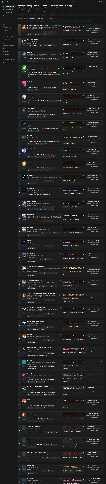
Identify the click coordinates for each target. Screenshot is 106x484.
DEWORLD (30, 227)
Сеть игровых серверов (33, 415)
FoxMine (29, 334)
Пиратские (61, 21)
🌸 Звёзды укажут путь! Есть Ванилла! (36, 151)
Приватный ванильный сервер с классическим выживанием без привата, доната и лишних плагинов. (43, 111)
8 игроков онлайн (32, 353)
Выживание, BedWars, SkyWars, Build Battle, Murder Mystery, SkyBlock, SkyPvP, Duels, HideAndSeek (44, 296)
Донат (46, 21)
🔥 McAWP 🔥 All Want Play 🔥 (35, 266)
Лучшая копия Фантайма (33, 467)
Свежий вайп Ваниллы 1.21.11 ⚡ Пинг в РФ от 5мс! (39, 454)
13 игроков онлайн (32, 418)
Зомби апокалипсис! (32, 41)
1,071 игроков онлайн (33, 72)
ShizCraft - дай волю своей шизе (35, 428)
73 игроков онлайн (32, 392)
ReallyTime (30, 465)
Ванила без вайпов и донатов (34, 83)
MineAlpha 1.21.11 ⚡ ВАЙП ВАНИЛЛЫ (38, 452)
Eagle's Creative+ (32, 201)
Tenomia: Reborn (32, 149)
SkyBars (29, 66)
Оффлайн (30, 273)
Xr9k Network (31, 175)
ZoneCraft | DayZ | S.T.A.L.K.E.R (36, 321)
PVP (34, 21)
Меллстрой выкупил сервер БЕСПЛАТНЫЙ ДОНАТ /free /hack (42, 282)
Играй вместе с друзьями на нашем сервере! (38, 336)
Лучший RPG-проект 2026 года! (35, 255)
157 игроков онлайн (33, 45)
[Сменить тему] (102, 2)
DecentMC (30, 162)
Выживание (28, 21)
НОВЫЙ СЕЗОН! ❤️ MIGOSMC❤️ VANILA (38, 25)
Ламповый (32, 18)
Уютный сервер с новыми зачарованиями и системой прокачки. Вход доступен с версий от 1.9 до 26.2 (44, 55)
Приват (88, 21)
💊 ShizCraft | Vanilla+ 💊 (34, 426)
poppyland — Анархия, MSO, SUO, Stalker (39, 347)
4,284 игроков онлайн (33, 300)
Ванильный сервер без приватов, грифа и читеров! (39, 375)
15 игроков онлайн (32, 470)
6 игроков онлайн (32, 313)
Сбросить (51, 18)
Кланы (67, 21)
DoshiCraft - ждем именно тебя (34, 480)
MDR (28, 400)
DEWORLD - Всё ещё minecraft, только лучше (38, 229)
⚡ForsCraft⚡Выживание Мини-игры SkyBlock (41, 293)
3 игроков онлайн (32, 58)
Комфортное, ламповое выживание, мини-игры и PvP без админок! (43, 401)
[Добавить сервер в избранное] (54, 34)
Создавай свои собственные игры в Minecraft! (38, 203)
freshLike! (30, 136)
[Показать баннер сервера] (84, 26)
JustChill (29, 52)
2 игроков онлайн (32, 128)
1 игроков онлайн (32, 206)
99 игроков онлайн (32, 114)
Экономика (82, 21)
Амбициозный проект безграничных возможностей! (39, 441)
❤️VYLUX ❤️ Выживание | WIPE (36, 307)
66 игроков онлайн (32, 432)
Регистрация (53, 21)
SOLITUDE (30, 360)
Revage (29, 413)
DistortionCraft (31, 253)
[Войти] (99, 2)
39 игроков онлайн (32, 379)
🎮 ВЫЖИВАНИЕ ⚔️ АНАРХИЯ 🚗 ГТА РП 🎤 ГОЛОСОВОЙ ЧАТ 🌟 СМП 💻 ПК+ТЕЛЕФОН (44, 68)
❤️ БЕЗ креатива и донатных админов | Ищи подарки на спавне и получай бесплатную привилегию (43, 310)
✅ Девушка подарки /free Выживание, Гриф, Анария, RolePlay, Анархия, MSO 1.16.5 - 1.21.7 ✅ (42, 28)
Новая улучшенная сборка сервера (35, 164)
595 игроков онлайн (33, 340)
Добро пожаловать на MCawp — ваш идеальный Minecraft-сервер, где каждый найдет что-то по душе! (44, 269)
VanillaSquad (31, 108)
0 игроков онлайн (32, 141)
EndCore (29, 240)
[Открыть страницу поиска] (58, 2)
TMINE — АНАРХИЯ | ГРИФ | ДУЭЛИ (37, 387)
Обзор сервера (94, 32)
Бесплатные (74, 21)
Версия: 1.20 (41, 18)
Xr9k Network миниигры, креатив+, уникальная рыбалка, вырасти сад (44, 177)
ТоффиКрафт (31, 95)
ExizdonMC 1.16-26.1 (33, 439)
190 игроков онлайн (33, 87)
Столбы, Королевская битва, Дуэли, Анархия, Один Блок (41, 362)
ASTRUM (29, 373)
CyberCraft (30, 214)
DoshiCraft (30, 478)
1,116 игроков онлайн (33, 31)
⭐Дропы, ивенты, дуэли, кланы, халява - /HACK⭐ (39, 388)
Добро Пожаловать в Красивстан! (35, 190)
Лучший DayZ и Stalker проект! (34, 323)
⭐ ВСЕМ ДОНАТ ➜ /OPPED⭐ (34, 97)
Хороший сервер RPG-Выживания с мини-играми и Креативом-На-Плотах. (43, 124)
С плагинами (40, 21)
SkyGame (30, 122)
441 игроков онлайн (33, 366)
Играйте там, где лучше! (33, 349)
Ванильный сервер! (32, 137)
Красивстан (30, 188)
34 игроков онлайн (32, 100)
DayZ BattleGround (32, 39)
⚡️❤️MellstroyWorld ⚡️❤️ (34, 280)
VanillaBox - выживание (34, 82)
